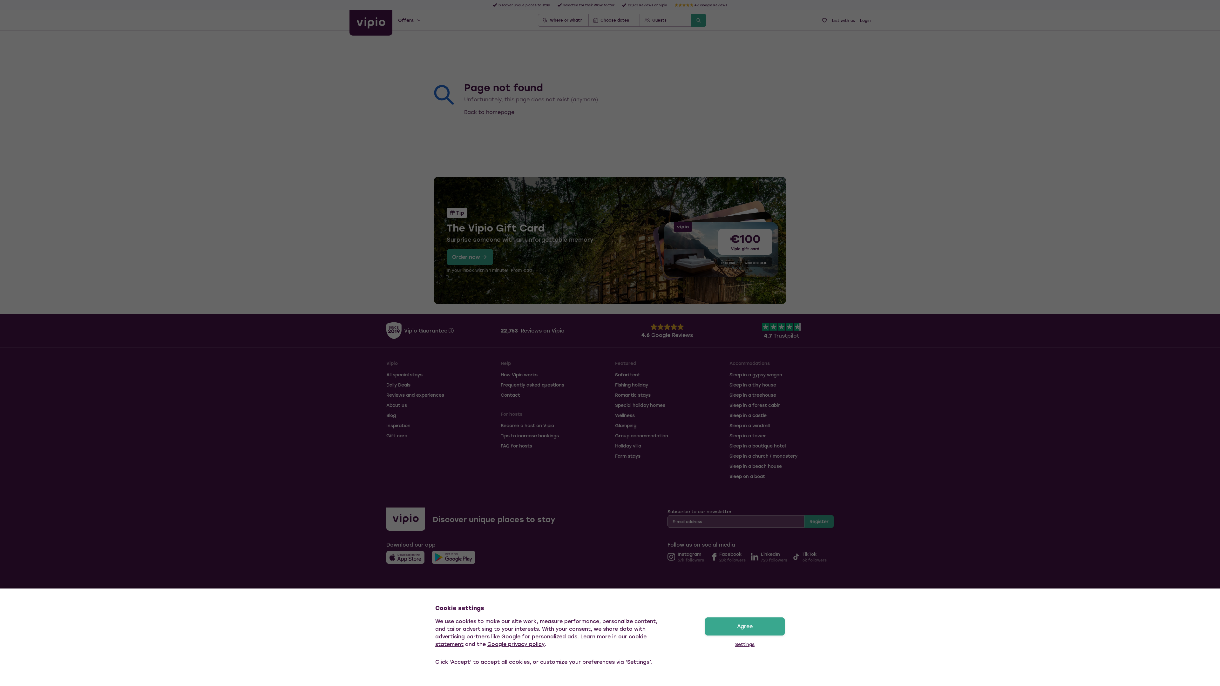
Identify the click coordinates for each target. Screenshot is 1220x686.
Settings (745, 644)
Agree (745, 626)
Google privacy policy (516, 644)
